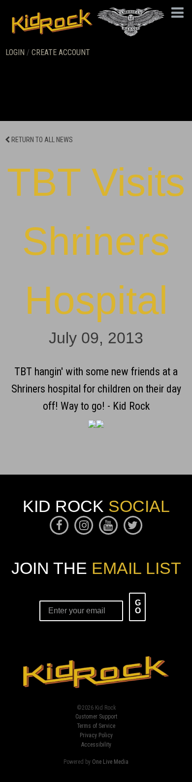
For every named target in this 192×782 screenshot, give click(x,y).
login (15, 52)
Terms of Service (96, 726)
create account (61, 52)
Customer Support (96, 717)
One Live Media (110, 761)
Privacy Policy (96, 736)
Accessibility (96, 745)
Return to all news (41, 140)
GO (138, 607)
